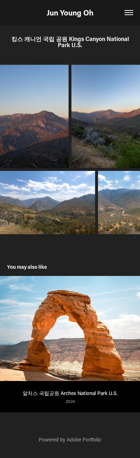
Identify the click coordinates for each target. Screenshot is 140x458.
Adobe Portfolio (84, 439)
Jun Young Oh (70, 13)
